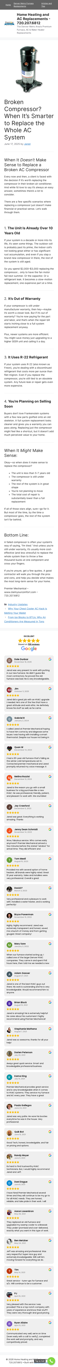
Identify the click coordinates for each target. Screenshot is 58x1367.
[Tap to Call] (51, 1361)
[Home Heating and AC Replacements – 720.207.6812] (9, 23)
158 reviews (34, 644)
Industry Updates (18, 604)
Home (8, 5)
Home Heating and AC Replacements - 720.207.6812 (33, 18)
